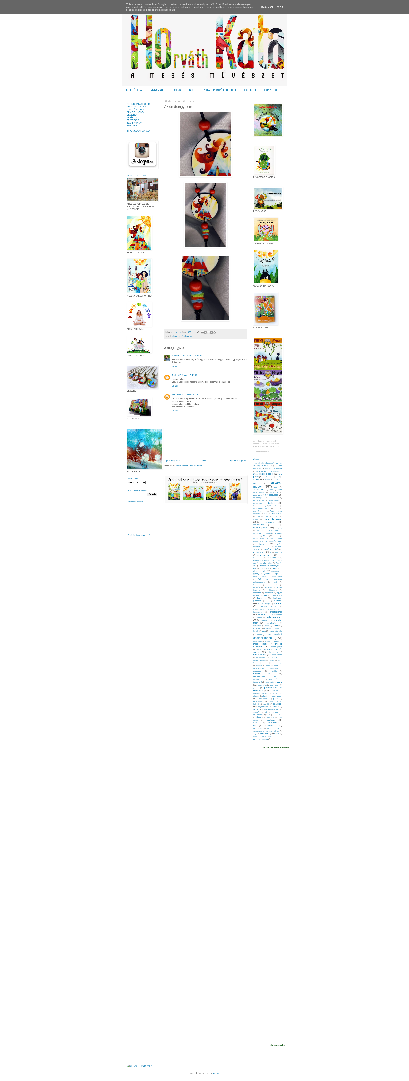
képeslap (278, 601)
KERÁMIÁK (132, 117)
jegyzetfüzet (277, 595)
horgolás (256, 587)
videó (255, 736)
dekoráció (268, 533)
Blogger (216, 1073)
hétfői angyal (262, 579)
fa (270, 552)
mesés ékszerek (185, 336)
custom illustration (272, 519)
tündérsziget (257, 728)
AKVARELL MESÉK (135, 112)
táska (258, 717)
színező (256, 712)
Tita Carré (176, 395)
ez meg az (258, 552)
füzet (275, 568)
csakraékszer (268, 522)
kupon (277, 628)
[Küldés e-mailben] (202, 332)
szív (266, 712)
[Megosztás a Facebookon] (211, 332)
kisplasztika (257, 626)
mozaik (271, 660)
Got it (280, 7)
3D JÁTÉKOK (133, 120)
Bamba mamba (273, 500)
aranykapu (257, 495)
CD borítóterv (276, 514)
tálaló (268, 715)
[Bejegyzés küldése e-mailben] (197, 332)
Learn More (267, 7)
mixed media (277, 655)
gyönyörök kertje (270, 574)
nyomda (275, 676)
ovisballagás (273, 679)
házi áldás (264, 576)
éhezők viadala (276, 541)
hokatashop (257, 585)
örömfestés (269, 682)
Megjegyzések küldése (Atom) (189, 465)
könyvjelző (257, 628)
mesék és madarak (272, 641)
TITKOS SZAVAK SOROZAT (139, 131)
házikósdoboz (277, 576)
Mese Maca (257, 641)
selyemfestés (263, 707)
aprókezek (274, 492)
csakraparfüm (258, 525)
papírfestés (262, 685)
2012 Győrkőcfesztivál (273, 468)
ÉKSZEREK (132, 115)
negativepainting (259, 668)
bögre (276, 508)
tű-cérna (269, 725)
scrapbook (277, 704)
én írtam (267, 547)
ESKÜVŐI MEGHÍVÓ (136, 109)
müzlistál (259, 665)
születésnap (258, 715)
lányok (255, 631)
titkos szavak (271, 723)
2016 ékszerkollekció (263, 474)
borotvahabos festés (261, 508)
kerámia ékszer (268, 606)
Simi (275, 707)
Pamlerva (176, 356)
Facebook (278, 552)
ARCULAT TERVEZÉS (137, 107)
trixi (254, 726)
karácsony (261, 598)
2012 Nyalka (261, 471)
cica (258, 516)
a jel (278, 477)
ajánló (267, 479)
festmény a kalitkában (261, 560)
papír (279, 682)
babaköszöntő (258, 500)
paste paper (274, 685)
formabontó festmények (269, 566)
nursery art (261, 673)
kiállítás (259, 617)
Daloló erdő (274, 530)
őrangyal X (257, 682)
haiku (255, 576)
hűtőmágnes (272, 590)
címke (276, 516)
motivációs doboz (259, 660)
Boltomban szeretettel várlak (276, 747)
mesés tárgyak (263, 649)
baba (273, 497)
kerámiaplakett (258, 609)
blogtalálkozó (274, 506)
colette (255, 519)
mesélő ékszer (260, 644)
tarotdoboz (278, 715)
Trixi (174, 375)
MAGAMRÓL (157, 90)
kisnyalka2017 (271, 623)
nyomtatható (257, 679)
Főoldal (204, 461)
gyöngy (256, 574)
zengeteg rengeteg (260, 739)
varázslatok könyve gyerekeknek (266, 731)
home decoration (272, 585)
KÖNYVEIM (132, 126)
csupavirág (261, 530)
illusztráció (269, 593)
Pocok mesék (276, 696)
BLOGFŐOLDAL (134, 90)
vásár (276, 734)
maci (264, 631)
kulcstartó (267, 628)
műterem (265, 663)
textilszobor (257, 723)
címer (267, 516)
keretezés (262, 614)
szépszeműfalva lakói (270, 709)
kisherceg (264, 620)
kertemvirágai (277, 614)
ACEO (256, 479)
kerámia (278, 603)
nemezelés (274, 668)
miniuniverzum (259, 655)
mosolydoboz (261, 657)
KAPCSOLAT (270, 90)
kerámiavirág (257, 612)
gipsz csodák (259, 571)
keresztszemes (275, 612)
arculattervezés (271, 495)
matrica (259, 635)
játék (266, 595)
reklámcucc (257, 701)
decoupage (257, 533)
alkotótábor (258, 489)
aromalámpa (257, 498)
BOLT (192, 90)
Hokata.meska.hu (277, 1045)
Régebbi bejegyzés (237, 461)
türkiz (269, 728)
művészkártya (277, 663)
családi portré (260, 527)
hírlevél (274, 582)
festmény (272, 558)
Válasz (175, 366)
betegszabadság (259, 506)
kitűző (267, 626)
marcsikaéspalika (276, 631)
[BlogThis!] (205, 332)
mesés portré (276, 647)
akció (276, 479)
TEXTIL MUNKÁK (134, 123)
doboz (265, 536)
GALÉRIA (176, 90)
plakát (264, 696)
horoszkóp (268, 587)
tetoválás (270, 717)
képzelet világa (264, 604)
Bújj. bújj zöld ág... (260, 511)
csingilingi (278, 528)
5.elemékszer (269, 477)
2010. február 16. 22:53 (191, 356)
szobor (275, 712)
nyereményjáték (259, 676)
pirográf (256, 696)
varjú (255, 734)
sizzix (255, 709)
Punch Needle (262, 699)
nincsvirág (273, 671)
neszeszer (257, 671)
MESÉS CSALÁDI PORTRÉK (139, 104)
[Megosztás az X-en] (208, 332)
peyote (275, 693)
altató (271, 490)
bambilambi (257, 503)
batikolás (272, 503)
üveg (277, 728)
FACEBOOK (250, 90)
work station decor (270, 736)
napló (268, 665)
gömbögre (275, 571)
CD (265, 514)
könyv (275, 626)
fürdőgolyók (265, 568)
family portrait (263, 555)
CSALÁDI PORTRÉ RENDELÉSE (220, 90)
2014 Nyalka (274, 471)
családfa (274, 525)
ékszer (175, 336)
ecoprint (276, 536)
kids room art (274, 617)
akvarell (256, 483)
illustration (257, 593)
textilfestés (270, 720)
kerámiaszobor (273, 609)
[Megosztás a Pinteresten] (214, 332)
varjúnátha (265, 734)
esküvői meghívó (270, 549)
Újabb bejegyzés (172, 461)
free (254, 568)
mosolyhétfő (274, 657)
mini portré (273, 652)
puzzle (275, 699)
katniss (267, 601)
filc (273, 560)
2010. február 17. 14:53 (187, 375)
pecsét (255, 688)
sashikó (266, 704)
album (276, 487)
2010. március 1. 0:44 (191, 395)
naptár (276, 665)
